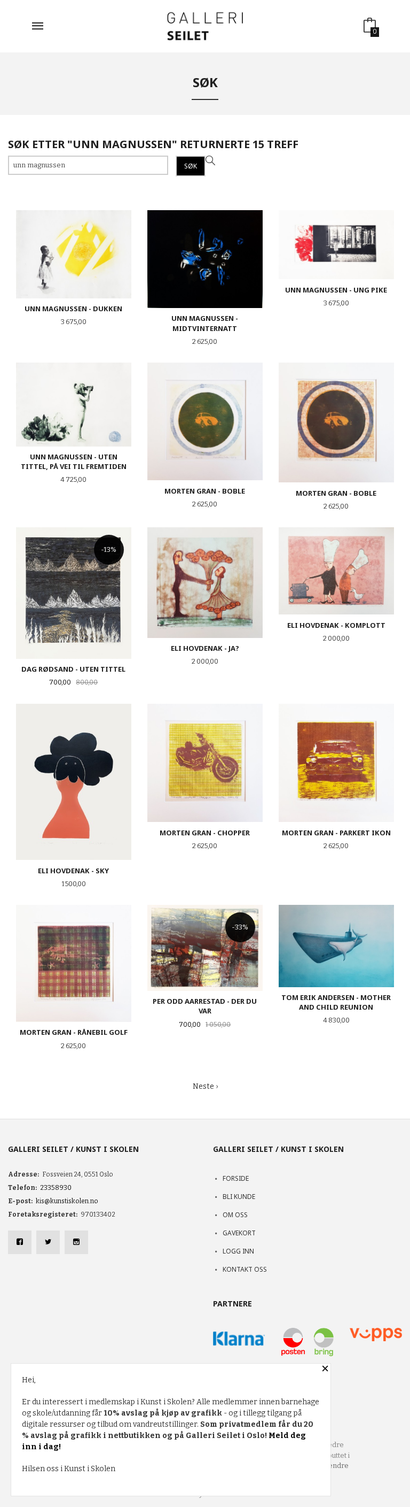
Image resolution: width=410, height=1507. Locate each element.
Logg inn (238, 1251)
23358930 (56, 1187)
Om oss (235, 1214)
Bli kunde (239, 1196)
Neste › (205, 1086)
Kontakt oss (245, 1269)
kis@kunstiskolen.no (67, 1201)
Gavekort (239, 1232)
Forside (236, 1178)
